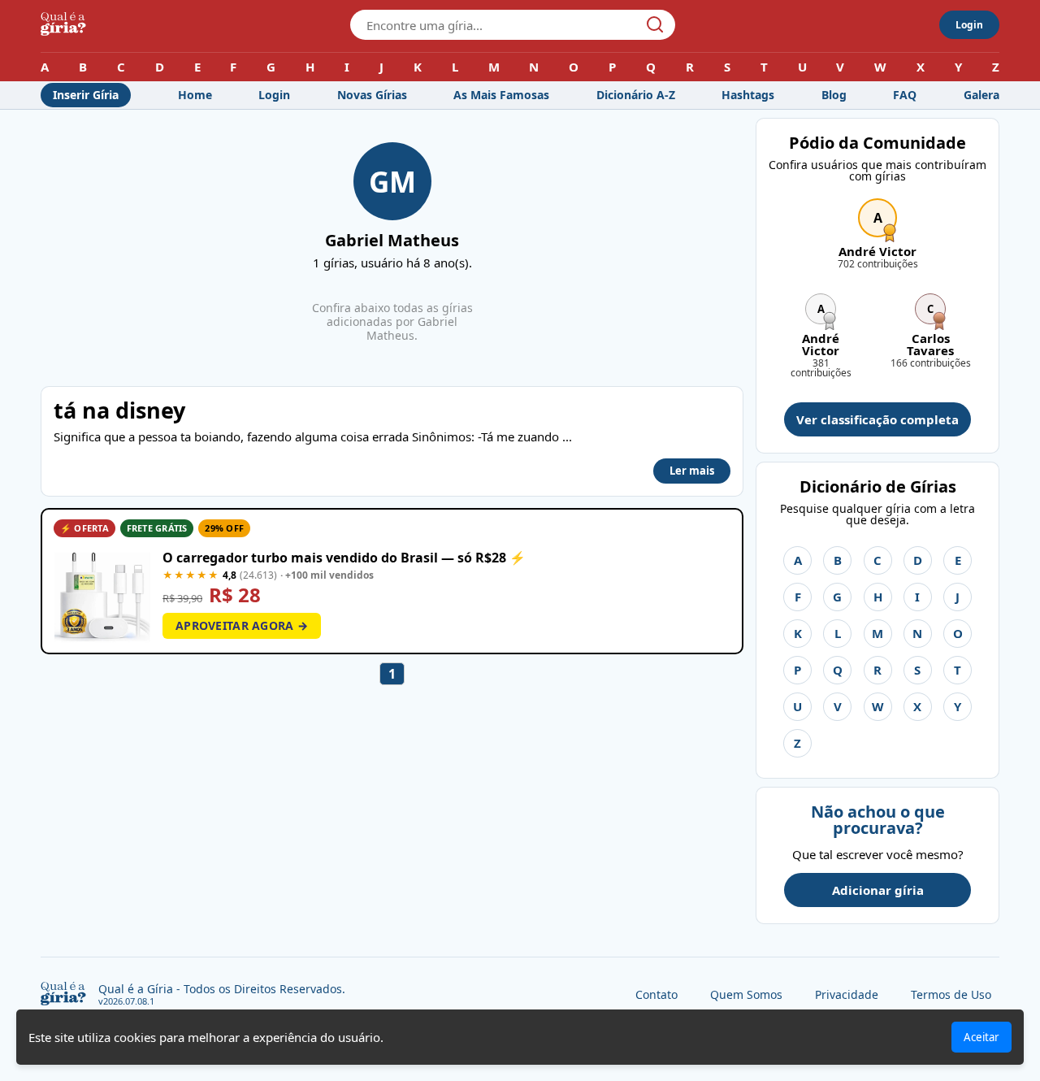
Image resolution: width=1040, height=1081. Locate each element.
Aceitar (981, 1037)
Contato (656, 994)
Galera (981, 94)
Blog (834, 94)
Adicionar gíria (878, 890)
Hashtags (748, 94)
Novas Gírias (372, 94)
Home (195, 94)
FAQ (904, 94)
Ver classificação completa (877, 419)
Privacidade (846, 994)
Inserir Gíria (86, 94)
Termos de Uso (951, 994)
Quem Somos (746, 994)
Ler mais (692, 470)
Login (969, 25)
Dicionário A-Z (635, 94)
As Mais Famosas (501, 94)
